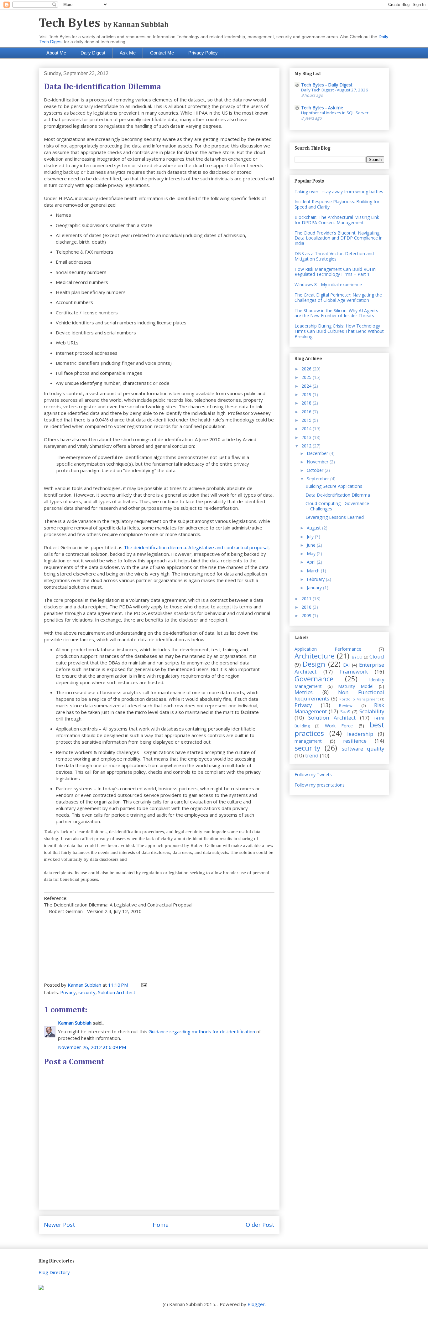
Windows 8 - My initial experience (328, 284)
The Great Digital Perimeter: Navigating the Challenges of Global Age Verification (338, 297)
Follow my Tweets (313, 774)
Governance (314, 679)
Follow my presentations (320, 785)
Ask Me (128, 52)
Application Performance (328, 649)
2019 (307, 394)
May (312, 553)
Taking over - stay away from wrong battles (339, 191)
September (318, 479)
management (308, 741)
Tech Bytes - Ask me (322, 108)
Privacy (68, 992)
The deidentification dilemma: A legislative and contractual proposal (196, 547)
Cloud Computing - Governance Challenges (337, 506)
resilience (355, 740)
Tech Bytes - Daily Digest (326, 85)
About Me (56, 52)
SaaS (345, 712)
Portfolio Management (359, 699)
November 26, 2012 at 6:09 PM (92, 1047)
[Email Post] (143, 985)
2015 (307, 420)
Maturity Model (355, 686)
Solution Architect (116, 992)
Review (345, 705)
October (316, 470)
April (312, 562)
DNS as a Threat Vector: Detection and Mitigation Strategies (334, 256)
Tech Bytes (104, 23)
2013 (307, 437)
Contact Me (162, 52)
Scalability (371, 711)
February (316, 579)
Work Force (339, 726)
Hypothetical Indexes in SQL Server (334, 113)
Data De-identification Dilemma (337, 495)
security (87, 992)
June (312, 545)
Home (161, 1224)
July (311, 537)
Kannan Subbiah (74, 1023)
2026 (307, 369)
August (314, 528)
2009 (307, 615)
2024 (307, 386)
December (318, 453)
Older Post (260, 1224)
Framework (354, 671)
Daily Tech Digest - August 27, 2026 (334, 90)
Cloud (376, 656)
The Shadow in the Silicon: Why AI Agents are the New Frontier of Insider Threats (336, 313)
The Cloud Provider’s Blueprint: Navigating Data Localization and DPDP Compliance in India (339, 238)
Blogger (256, 1304)
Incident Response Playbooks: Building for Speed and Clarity (337, 204)
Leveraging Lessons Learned (334, 517)
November (318, 462)
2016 (307, 412)
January (315, 588)
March (314, 571)
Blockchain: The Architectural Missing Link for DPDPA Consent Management (337, 219)
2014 (307, 428)
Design (314, 664)
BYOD (357, 657)
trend (312, 755)
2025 (307, 377)
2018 (307, 403)
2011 (307, 599)
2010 (307, 607)
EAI (346, 665)
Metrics (304, 692)
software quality (363, 748)
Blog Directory (54, 1272)
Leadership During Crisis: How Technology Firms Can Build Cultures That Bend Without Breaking (339, 331)
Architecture (315, 656)
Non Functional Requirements (339, 695)
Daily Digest (93, 52)
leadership (360, 733)
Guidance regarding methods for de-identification (202, 1031)
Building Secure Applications (333, 486)
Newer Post (59, 1224)
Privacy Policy (203, 52)
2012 (307, 446)
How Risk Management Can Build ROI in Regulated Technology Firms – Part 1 (335, 271)
